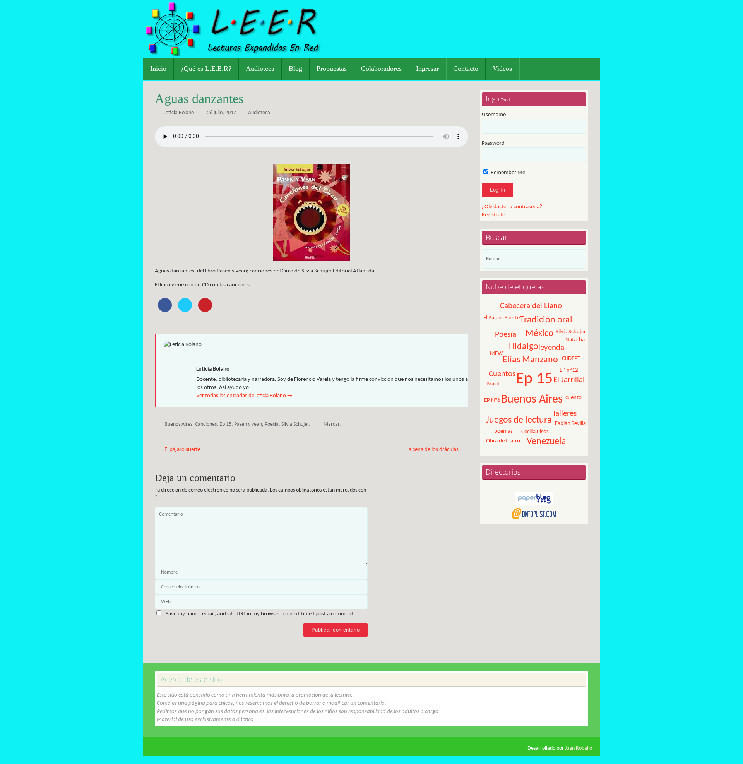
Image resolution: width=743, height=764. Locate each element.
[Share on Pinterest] (205, 309)
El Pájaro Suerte (501, 318)
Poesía (272, 424)
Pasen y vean (248, 424)
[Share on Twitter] (185, 309)
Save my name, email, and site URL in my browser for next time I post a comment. (260, 614)
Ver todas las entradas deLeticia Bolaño (244, 396)
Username (494, 115)
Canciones (206, 424)
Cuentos (502, 374)
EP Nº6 (492, 400)
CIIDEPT (571, 358)
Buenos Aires (178, 424)
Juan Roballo (578, 748)
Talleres (564, 413)
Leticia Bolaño (178, 112)
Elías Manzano (530, 360)
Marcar (331, 424)
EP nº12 (569, 370)
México (539, 333)
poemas (503, 431)
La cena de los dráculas (433, 449)
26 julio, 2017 (221, 112)
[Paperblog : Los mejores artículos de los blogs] (534, 504)
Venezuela (546, 441)
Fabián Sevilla (570, 424)
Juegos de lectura (519, 420)
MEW (496, 353)
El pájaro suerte (181, 449)
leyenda (551, 348)
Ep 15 (225, 424)
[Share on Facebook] (165, 309)
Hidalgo (523, 346)
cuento (573, 398)
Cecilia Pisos (535, 432)
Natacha (575, 340)
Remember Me (507, 173)
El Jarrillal (569, 380)
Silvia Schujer (295, 424)
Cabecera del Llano (531, 306)
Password (493, 143)
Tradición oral (546, 320)
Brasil (492, 384)
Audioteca (259, 112)
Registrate (493, 215)
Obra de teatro (503, 441)
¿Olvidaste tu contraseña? (512, 207)
